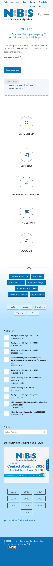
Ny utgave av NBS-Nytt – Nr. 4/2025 (24, 350)
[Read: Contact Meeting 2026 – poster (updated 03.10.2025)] (6, 379)
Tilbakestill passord (27, 194)
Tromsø (32, 6)
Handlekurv (26, 222)
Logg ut (26, 250)
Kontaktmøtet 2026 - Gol (26, 443)
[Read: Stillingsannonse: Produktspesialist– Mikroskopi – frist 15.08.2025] (6, 404)
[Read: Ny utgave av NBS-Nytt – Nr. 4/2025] (6, 352)
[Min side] (26, 155)
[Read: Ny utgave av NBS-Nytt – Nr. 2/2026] (6, 337)
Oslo (24, 2)
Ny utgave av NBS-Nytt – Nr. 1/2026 (24, 343)
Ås (40, 6)
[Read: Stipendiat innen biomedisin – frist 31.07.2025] (6, 413)
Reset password (12, 70)
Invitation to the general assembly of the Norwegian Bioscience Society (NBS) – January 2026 (28, 360)
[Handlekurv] (26, 211)
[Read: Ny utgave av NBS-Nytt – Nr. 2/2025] (6, 396)
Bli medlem (26, 133)
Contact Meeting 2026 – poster (22, 388)
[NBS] (22, 15)
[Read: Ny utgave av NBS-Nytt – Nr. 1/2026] (6, 344)
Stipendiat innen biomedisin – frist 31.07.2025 (28, 412)
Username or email (12, 57)
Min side (26, 166)
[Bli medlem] (26, 122)
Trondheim (43, 2)
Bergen (32, 2)
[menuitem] (24, 2)
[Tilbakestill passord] (26, 183)
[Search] (38, 15)
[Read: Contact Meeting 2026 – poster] (6, 389)
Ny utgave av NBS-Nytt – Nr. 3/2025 (24, 370)
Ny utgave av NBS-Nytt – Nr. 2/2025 (24, 395)
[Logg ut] (26, 239)
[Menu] (45, 15)
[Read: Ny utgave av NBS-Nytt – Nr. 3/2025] (6, 372)
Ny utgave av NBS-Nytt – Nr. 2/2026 (24, 336)
